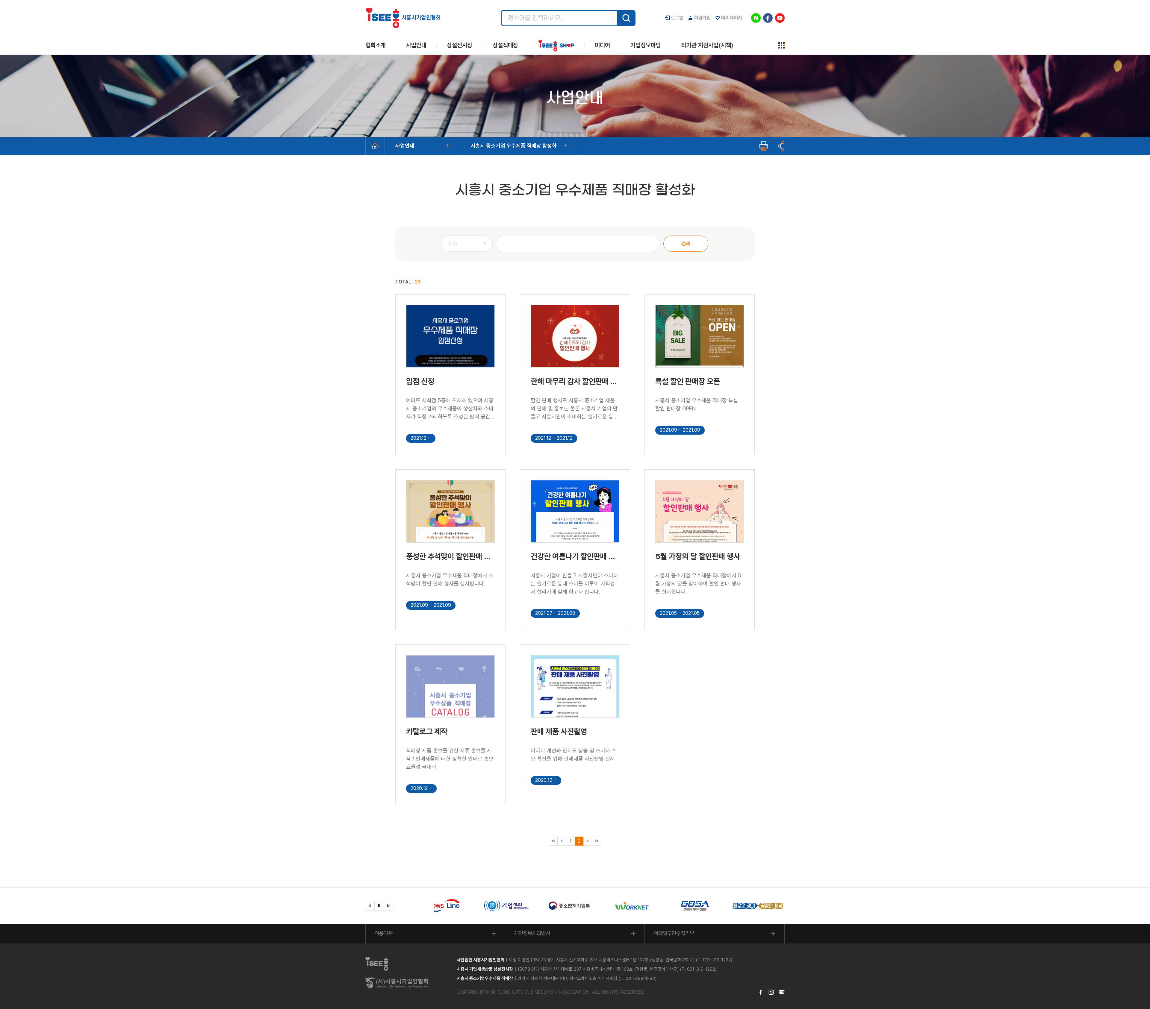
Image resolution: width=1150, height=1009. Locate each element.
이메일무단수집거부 (674, 933)
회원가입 (702, 18)
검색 (685, 244)
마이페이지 (731, 18)
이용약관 (384, 933)
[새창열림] (461, 905)
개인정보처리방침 (532, 933)
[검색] (626, 18)
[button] (370, 906)
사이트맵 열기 (781, 45)
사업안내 (404, 145)
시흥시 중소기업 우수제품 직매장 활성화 (513, 145)
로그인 (677, 18)
